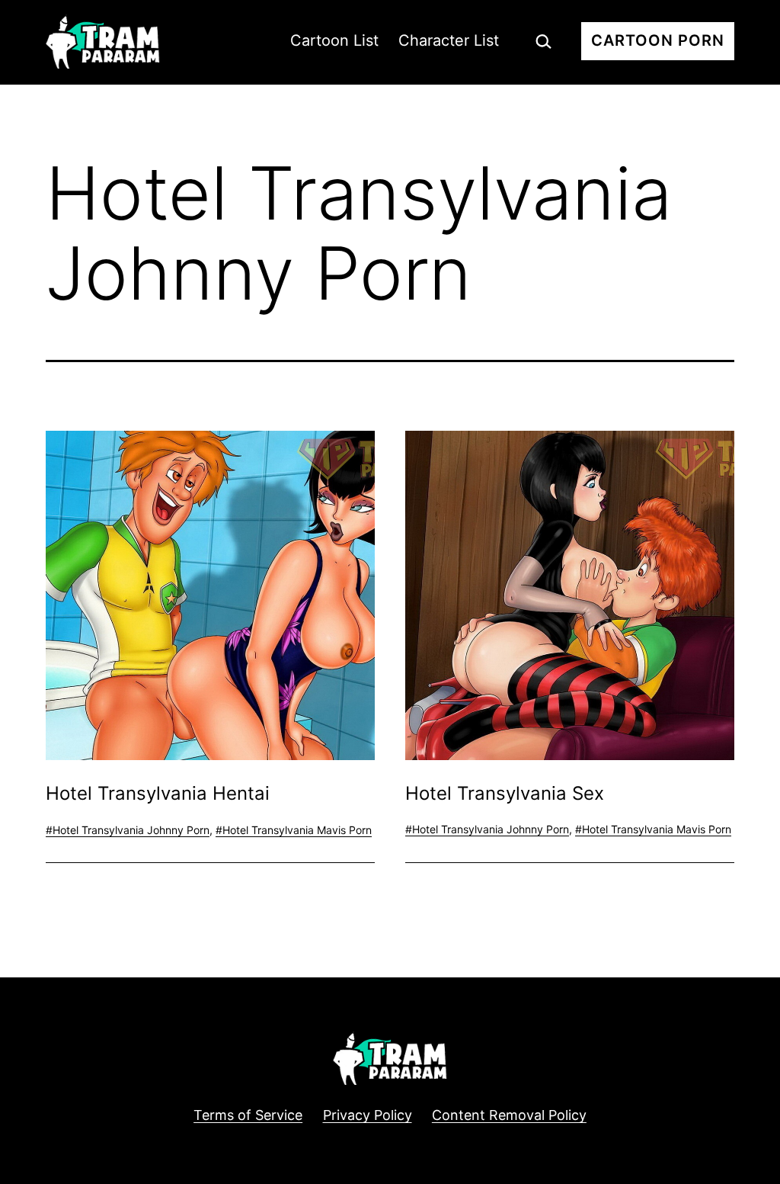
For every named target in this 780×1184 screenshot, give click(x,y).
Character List (448, 40)
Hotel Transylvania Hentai (158, 793)
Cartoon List (334, 40)
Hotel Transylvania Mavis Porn (297, 829)
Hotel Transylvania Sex (504, 793)
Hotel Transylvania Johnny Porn (131, 829)
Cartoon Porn (657, 40)
